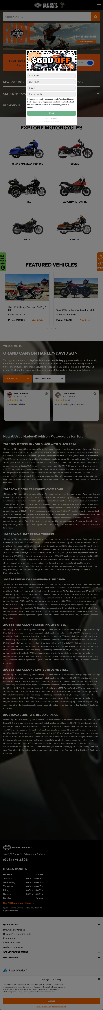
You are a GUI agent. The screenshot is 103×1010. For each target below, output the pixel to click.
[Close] (73, 54)
